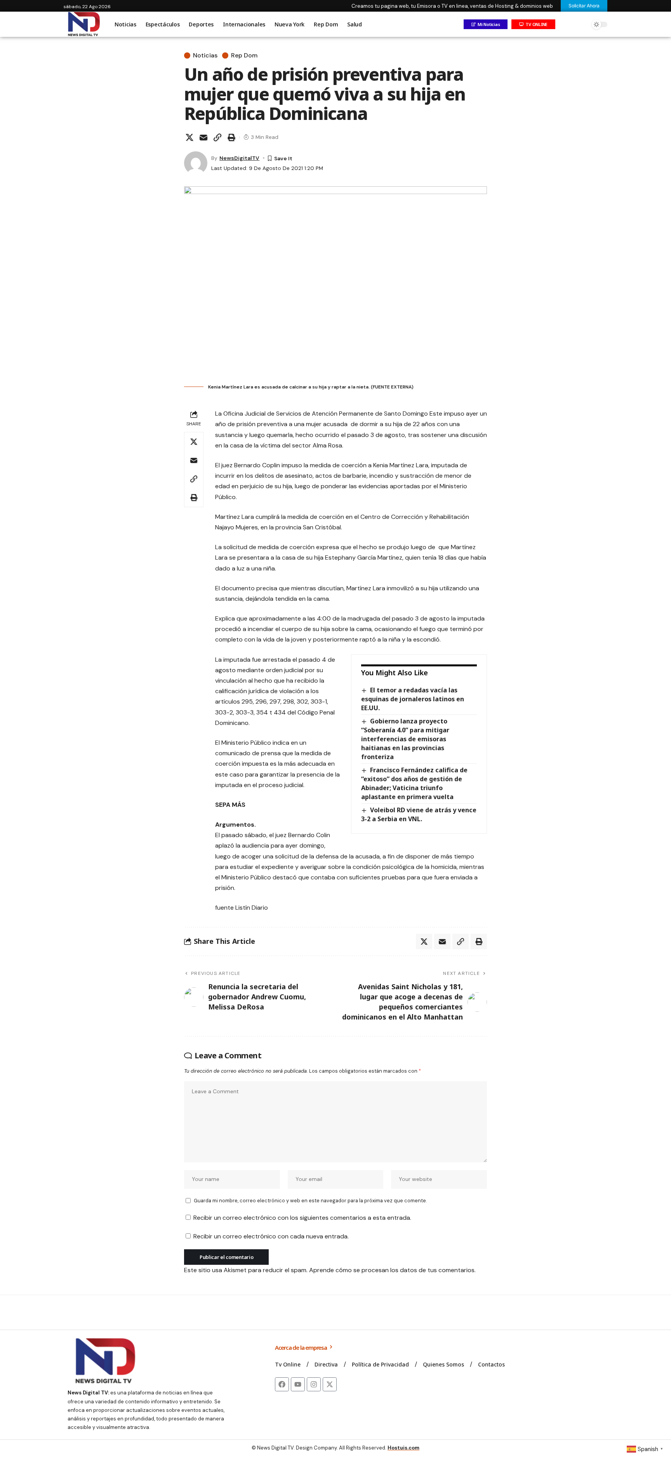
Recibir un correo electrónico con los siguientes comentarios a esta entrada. (302, 1218)
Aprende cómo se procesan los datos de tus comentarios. (392, 1270)
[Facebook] (282, 1384)
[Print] (231, 137)
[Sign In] (565, 24)
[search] (582, 24)
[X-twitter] (330, 1384)
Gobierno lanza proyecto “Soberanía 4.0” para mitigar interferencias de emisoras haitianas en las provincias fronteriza (405, 739)
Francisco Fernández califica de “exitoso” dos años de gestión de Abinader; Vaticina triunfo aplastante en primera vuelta (414, 783)
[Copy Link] (217, 137)
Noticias (205, 55)
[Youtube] (298, 1384)
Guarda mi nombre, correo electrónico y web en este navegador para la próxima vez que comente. (310, 1200)
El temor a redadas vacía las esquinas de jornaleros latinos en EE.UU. (412, 699)
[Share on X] (189, 137)
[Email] (203, 137)
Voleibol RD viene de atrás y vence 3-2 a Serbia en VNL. (418, 814)
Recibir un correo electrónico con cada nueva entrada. (271, 1236)
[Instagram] (314, 1384)
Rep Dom (244, 55)
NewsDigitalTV (239, 157)
